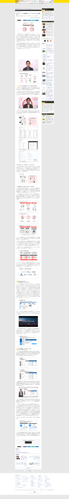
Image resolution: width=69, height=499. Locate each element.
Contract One (17, 450)
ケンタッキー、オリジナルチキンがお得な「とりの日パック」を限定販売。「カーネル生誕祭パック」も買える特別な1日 (48, 105)
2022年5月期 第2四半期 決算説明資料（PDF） (22, 452)
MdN (38, 482)
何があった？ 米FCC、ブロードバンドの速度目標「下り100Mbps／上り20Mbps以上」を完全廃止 (47, 56)
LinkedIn (37, 20)
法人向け (37, 3)
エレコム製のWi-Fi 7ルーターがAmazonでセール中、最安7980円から (49, 64)
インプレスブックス (25, 484)
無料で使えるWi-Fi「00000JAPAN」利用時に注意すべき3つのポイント (49, 117)
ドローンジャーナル (18, 481)
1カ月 (52, 102)
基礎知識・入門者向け (33, 3)
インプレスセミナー (25, 480)
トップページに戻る (28, 470)
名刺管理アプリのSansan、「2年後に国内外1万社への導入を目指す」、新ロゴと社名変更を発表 (24, 458)
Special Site (45, 21)
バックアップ (28, 3)
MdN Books (39, 483)
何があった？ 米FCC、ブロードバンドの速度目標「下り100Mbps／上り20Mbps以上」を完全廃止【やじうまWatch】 (48, 19)
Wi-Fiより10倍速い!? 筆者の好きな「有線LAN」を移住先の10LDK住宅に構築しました (49, 95)
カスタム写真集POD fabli (48, 484)
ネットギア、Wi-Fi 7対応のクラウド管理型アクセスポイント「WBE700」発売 (49, 87)
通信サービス (20, 3)
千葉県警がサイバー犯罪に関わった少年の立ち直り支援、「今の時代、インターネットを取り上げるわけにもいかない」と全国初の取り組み (49, 78)
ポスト (19, 20)
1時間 (43, 102)
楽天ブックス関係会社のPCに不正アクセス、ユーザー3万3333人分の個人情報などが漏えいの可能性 (48, 14)
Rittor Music (32, 475)
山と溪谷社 (32, 481)
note (33, 20)
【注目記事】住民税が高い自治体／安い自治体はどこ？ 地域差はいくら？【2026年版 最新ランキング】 (48, 16)
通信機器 (16, 3)
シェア (25, 20)
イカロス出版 (39, 475)
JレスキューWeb (40, 480)
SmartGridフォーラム (25, 476)
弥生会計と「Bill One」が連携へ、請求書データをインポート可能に (24, 463)
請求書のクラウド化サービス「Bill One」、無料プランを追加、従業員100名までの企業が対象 (37, 458)
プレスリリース (18, 451)
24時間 (46, 102)
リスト (22, 20)
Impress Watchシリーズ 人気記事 (48, 101)
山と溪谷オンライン (34, 482)
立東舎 (32, 480)
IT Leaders (17, 480)
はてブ (29, 20)
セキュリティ (24, 3)
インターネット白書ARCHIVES (19, 487)
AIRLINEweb (39, 476)
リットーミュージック (34, 476)
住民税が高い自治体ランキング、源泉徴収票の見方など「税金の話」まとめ (49, 122)
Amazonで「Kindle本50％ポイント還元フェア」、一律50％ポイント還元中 (49, 68)
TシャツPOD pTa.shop (48, 483)
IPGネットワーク (46, 482)
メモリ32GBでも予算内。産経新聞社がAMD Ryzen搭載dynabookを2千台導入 (49, 24)
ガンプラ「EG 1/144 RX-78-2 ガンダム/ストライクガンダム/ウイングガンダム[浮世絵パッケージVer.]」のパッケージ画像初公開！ (48, 110)
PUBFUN (46, 480)
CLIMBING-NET (33, 483)
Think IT (17, 476)
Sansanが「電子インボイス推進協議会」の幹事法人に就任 (37, 463)
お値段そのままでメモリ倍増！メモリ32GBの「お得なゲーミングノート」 (49, 32)
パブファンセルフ (47, 481)
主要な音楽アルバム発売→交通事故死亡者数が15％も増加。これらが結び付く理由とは (48, 61)
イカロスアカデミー (40, 481)
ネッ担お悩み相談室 (18, 482)
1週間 (49, 102)
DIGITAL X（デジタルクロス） (26, 481)
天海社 (46, 476)
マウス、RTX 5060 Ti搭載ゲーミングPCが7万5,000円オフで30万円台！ (49, 27)
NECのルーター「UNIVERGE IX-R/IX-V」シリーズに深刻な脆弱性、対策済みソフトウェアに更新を (48, 17)
